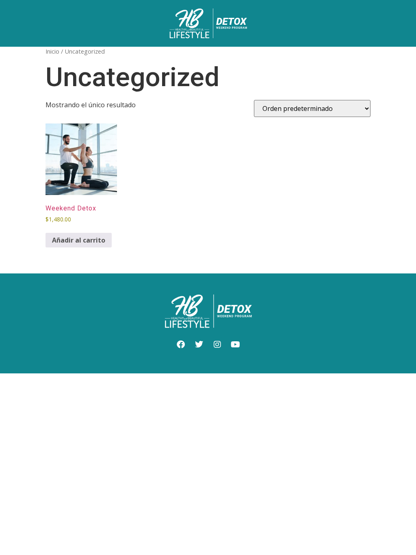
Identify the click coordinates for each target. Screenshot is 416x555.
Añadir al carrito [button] (78, 240)
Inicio (52, 51)
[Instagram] (217, 344)
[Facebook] (181, 344)
